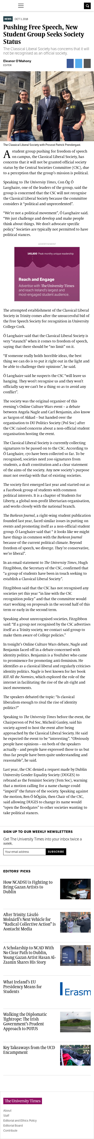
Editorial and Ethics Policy (20, 1120)
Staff (6, 1115)
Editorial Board (13, 1125)
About (7, 1110)
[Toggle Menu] (20, 6)
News (8, 19)
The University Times (7, 5)
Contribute (10, 1130)
